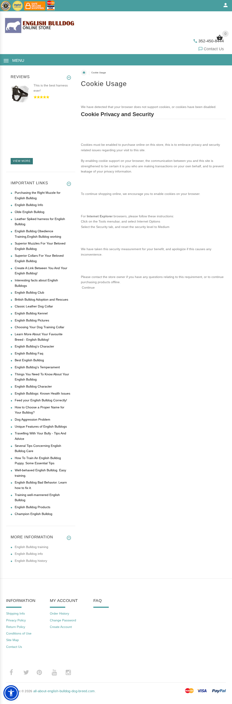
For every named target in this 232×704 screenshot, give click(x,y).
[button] (11, 692)
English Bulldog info (29, 554)
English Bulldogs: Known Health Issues (42, 393)
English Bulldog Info (29, 205)
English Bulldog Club (29, 292)
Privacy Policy (16, 620)
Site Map (12, 640)
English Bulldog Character (33, 386)
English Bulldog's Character (34, 346)
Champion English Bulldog (33, 514)
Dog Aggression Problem (32, 419)
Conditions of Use (18, 633)
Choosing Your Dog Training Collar (39, 327)
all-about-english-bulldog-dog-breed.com (64, 691)
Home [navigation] (84, 73)
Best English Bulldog (29, 360)
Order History (59, 613)
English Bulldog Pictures (32, 320)
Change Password (63, 620)
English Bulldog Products (32, 507)
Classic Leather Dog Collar (34, 306)
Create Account (61, 627)
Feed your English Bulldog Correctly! (41, 400)
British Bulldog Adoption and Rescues (41, 299)
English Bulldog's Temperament (37, 367)
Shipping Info (15, 613)
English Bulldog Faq (29, 353)
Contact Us (214, 49)
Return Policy (15, 627)
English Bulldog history (31, 561)
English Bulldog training (31, 547)
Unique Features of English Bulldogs (41, 426)
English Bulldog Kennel (31, 313)
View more (22, 161)
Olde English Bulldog (29, 212)
